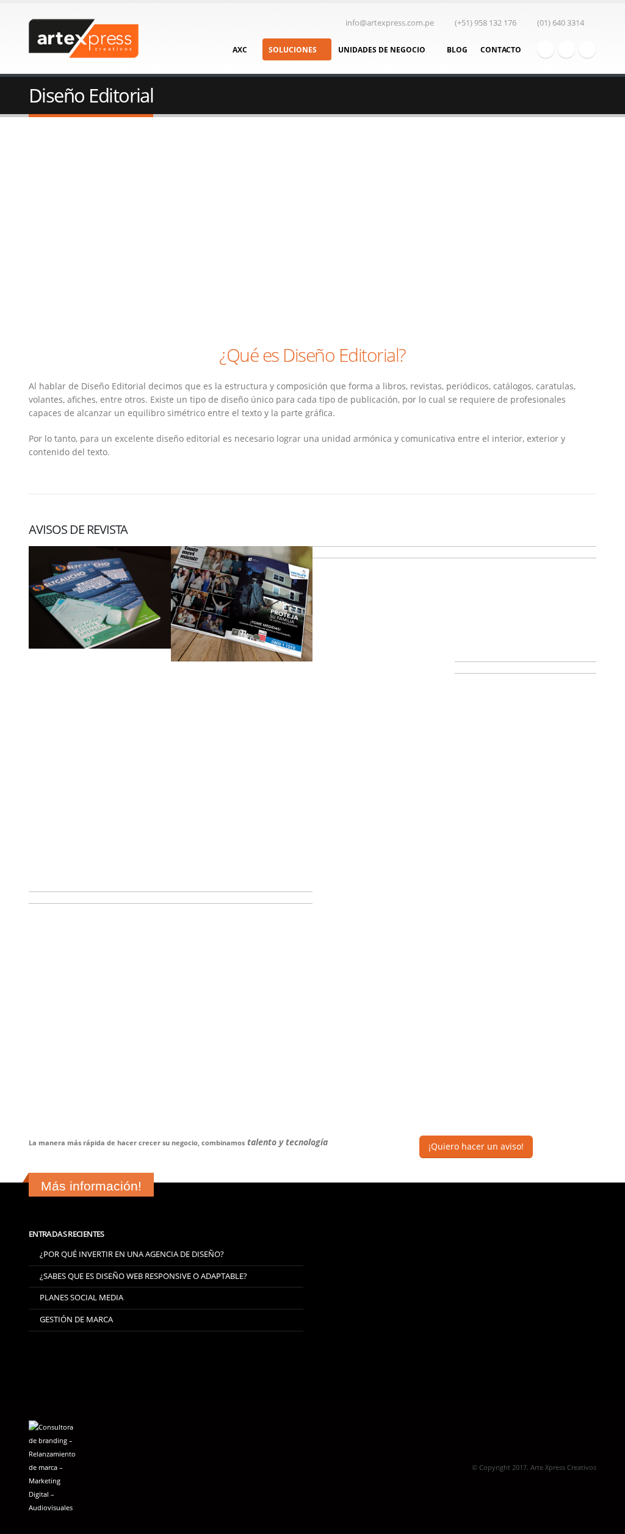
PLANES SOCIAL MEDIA (81, 1297)
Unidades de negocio (381, 50)
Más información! (91, 1186)
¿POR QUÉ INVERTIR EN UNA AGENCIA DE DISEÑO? (132, 1254)
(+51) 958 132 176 (485, 23)
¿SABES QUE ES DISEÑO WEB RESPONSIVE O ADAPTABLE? (143, 1276)
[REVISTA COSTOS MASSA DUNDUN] (100, 1006)
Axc (240, 50)
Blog (457, 50)
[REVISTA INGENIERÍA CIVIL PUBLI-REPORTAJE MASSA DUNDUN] (526, 603)
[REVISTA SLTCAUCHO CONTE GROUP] (242, 1006)
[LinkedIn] (587, 49)
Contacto (500, 50)
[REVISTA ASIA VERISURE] (242, 603)
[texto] (100, 597)
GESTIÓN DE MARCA (76, 1319)
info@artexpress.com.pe (389, 23)
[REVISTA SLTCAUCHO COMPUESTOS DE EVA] (526, 776)
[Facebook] (545, 49)
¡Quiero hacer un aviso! (476, 1146)
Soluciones (293, 50)
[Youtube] (566, 49)
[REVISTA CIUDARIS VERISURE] (383, 661)
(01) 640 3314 (560, 23)
